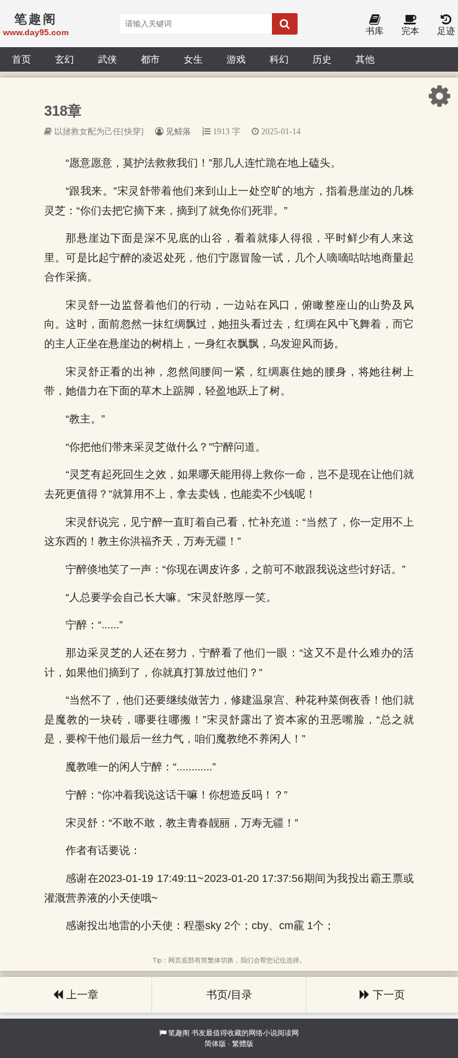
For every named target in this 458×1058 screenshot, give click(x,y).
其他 (365, 59)
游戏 (236, 59)
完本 (410, 31)
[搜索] (285, 24)
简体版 (215, 1044)
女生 (193, 59)
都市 (150, 59)
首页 (21, 59)
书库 (374, 31)
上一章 (80, 995)
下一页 (387, 995)
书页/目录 (229, 995)
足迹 (446, 31)
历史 (322, 59)
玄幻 (64, 59)
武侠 (107, 59)
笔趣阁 (179, 1033)
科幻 (279, 59)
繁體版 (242, 1044)
